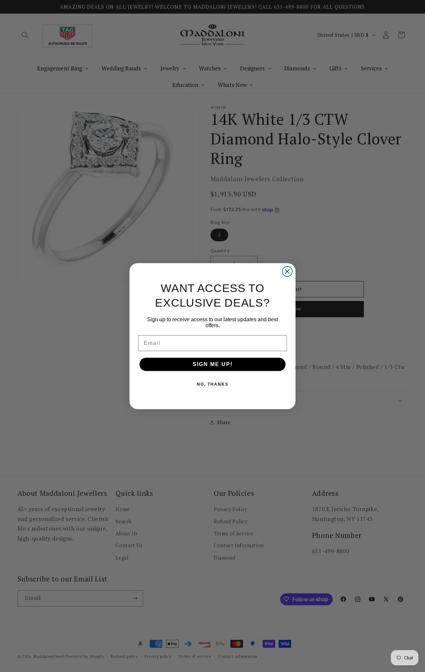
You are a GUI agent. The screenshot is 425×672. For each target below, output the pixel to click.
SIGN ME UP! (213, 364)
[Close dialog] (287, 271)
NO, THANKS (212, 384)
